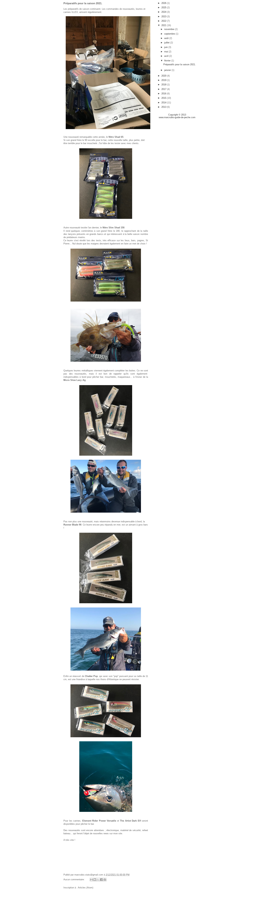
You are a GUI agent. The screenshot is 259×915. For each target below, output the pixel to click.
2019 (164, 80)
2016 (164, 93)
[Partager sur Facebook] (101, 879)
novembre (169, 29)
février (167, 60)
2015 (164, 98)
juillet (167, 42)
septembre (170, 33)
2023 (164, 16)
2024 (164, 12)
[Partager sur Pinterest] (105, 879)
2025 (164, 7)
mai (166, 51)
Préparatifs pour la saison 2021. (82, 3)
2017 (164, 89)
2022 (164, 21)
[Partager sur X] (98, 879)
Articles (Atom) (85, 887)
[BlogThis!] (95, 879)
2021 (164, 25)
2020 (164, 75)
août (166, 38)
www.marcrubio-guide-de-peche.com (177, 117)
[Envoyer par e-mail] (91, 879)
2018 (164, 84)
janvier (168, 70)
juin (166, 47)
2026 (164, 3)
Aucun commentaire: (74, 879)
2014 (164, 102)
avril (166, 56)
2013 (164, 107)
